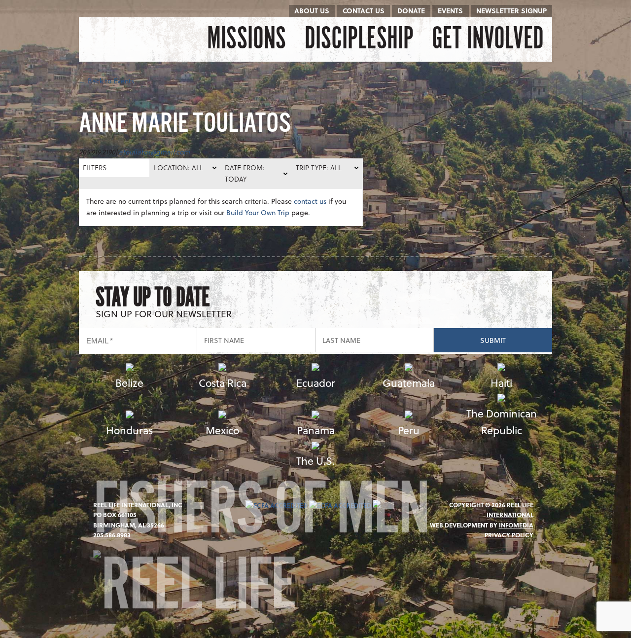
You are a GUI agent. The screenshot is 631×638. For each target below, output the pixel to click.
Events (450, 10)
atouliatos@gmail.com (154, 152)
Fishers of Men (260, 515)
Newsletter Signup (511, 10)
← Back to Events (106, 80)
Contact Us (364, 10)
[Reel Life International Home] (129, 39)
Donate (411, 10)
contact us (310, 201)
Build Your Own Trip (257, 212)
